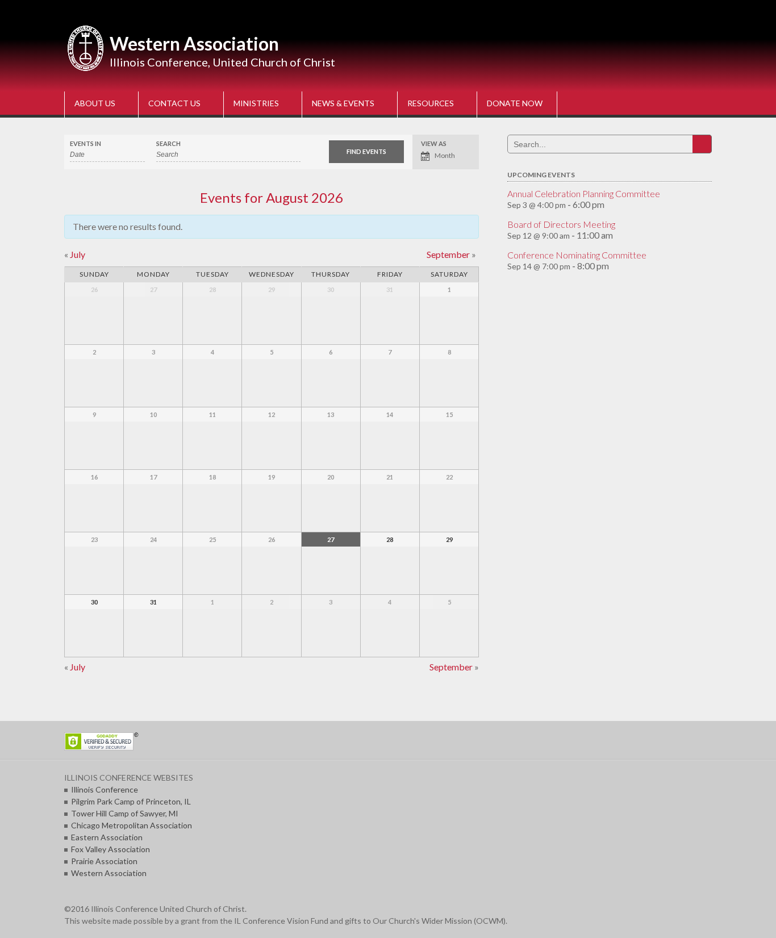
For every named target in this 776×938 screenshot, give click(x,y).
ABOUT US (94, 103)
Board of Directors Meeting (561, 224)
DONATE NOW (515, 103)
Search (168, 143)
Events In (85, 143)
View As (434, 143)
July (74, 254)
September (451, 254)
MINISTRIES (256, 103)
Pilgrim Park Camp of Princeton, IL (131, 801)
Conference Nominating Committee (576, 254)
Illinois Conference (104, 789)
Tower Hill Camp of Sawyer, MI (124, 813)
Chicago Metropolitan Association (131, 825)
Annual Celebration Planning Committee (583, 193)
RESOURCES (430, 103)
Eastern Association (107, 837)
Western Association (194, 43)
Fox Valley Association (110, 849)
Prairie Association (104, 861)
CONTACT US (174, 103)
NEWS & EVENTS (343, 103)
